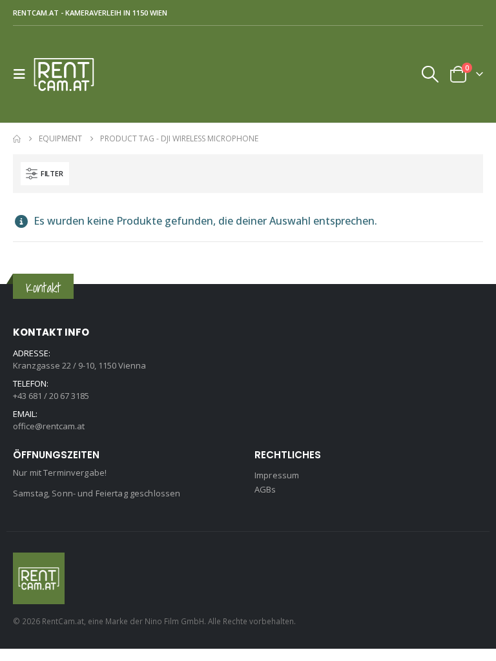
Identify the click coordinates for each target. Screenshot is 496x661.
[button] (23, 74)
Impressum (276, 475)
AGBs (265, 489)
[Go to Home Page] (17, 139)
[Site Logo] (69, 74)
